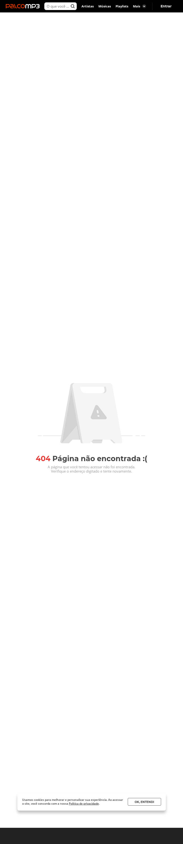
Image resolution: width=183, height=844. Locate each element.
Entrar (166, 6)
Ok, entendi (144, 802)
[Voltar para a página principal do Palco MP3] (24, 6)
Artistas (87, 6)
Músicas (104, 6)
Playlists (122, 6)
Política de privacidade (84, 804)
